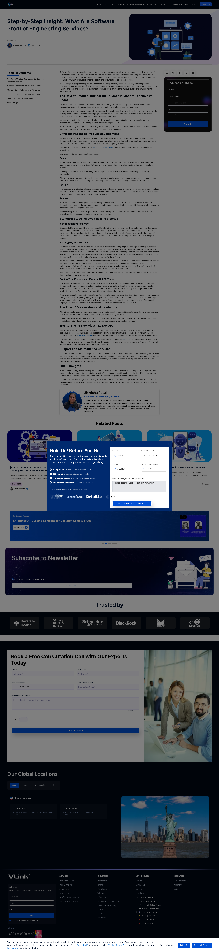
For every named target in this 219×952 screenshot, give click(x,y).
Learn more (12, 948)
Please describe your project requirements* (128, 479)
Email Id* (116, 464)
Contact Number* (147, 451)
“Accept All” (82, 945)
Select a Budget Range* (150, 464)
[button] (143, 455)
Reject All (184, 945)
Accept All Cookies (201, 945)
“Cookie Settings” (116, 945)
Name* (115, 451)
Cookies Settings (167, 945)
